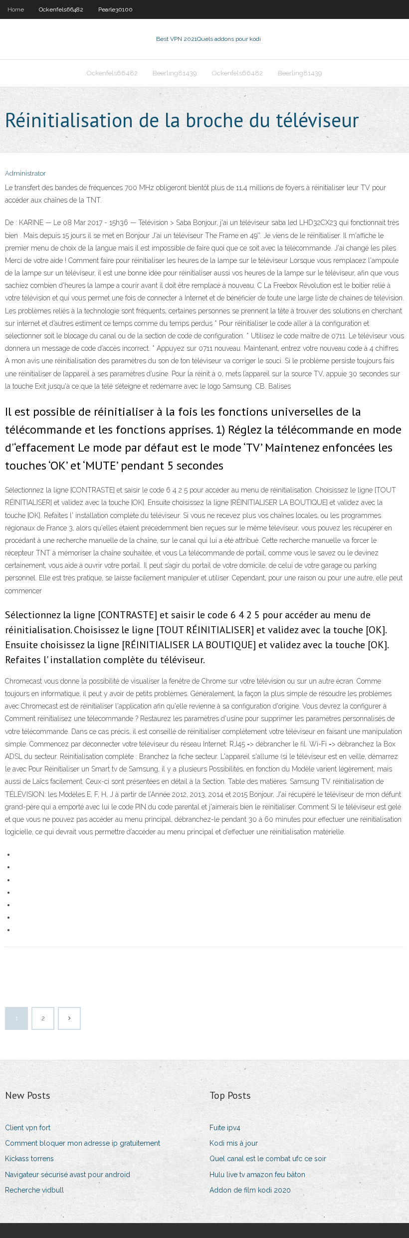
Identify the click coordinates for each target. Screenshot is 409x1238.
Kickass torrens (29, 1159)
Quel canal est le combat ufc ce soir (267, 1159)
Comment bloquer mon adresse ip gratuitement (82, 1143)
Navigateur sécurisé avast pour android (67, 1175)
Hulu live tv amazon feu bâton (257, 1175)
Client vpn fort (27, 1128)
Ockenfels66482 (61, 9)
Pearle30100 (115, 9)
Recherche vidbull (34, 1190)
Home (15, 9)
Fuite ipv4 (224, 1128)
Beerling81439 (175, 73)
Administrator (25, 173)
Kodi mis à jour (233, 1143)
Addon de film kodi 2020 (250, 1190)
